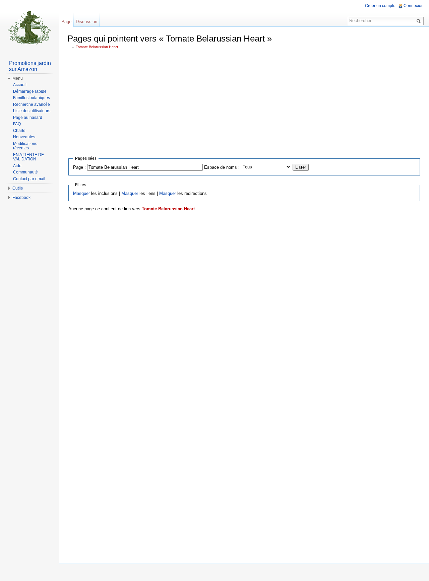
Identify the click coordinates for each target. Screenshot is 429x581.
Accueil (19, 84)
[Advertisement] (244, 101)
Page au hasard (27, 117)
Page (66, 21)
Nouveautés (24, 137)
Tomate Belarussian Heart (97, 47)
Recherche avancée (31, 104)
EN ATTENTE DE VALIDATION (28, 157)
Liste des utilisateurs (31, 110)
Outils (17, 188)
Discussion (86, 21)
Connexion (414, 5)
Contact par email (29, 178)
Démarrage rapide (30, 91)
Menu (17, 78)
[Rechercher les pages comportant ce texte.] (419, 20)
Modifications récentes (25, 146)
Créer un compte (380, 5)
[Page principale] (29, 27)
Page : (79, 167)
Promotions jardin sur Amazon (30, 66)
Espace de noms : (222, 167)
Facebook (21, 197)
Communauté (25, 172)
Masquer (81, 193)
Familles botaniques (31, 97)
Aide (17, 165)
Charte (19, 130)
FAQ (17, 124)
